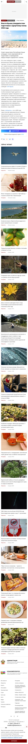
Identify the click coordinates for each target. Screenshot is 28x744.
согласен (14, 741)
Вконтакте (11, 716)
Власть (2, 685)
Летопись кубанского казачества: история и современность (20, 686)
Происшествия (4, 690)
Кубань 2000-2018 (19, 692)
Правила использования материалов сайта (21, 708)
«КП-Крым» (10, 86)
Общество (4, 20)
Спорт (2, 692)
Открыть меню (1, 1)
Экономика (3, 687)
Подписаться (15, 131)
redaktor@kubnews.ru (14, 725)
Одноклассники (14, 716)
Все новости (4, 680)
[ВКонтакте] (4, 139)
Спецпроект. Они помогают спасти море (20, 700)
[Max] (13, 139)
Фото (2, 697)
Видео (2, 699)
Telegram (17, 716)
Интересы (3, 706)
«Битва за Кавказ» (19, 683)
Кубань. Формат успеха (20, 694)
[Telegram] (10, 139)
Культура (3, 694)
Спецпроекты (18, 690)
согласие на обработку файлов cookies (11, 737)
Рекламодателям (19, 705)
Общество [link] (3, 170)
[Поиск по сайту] (26, 1)
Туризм (2, 702)
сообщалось (8, 110)
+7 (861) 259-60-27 (14, 723)
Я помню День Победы (20, 697)
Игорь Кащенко (20, 20)
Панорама (17, 680)
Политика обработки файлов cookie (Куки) (20, 712)
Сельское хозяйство (5, 704)
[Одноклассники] (7, 139)
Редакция (17, 703)
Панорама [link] (3, 197)
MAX (22, 134)
